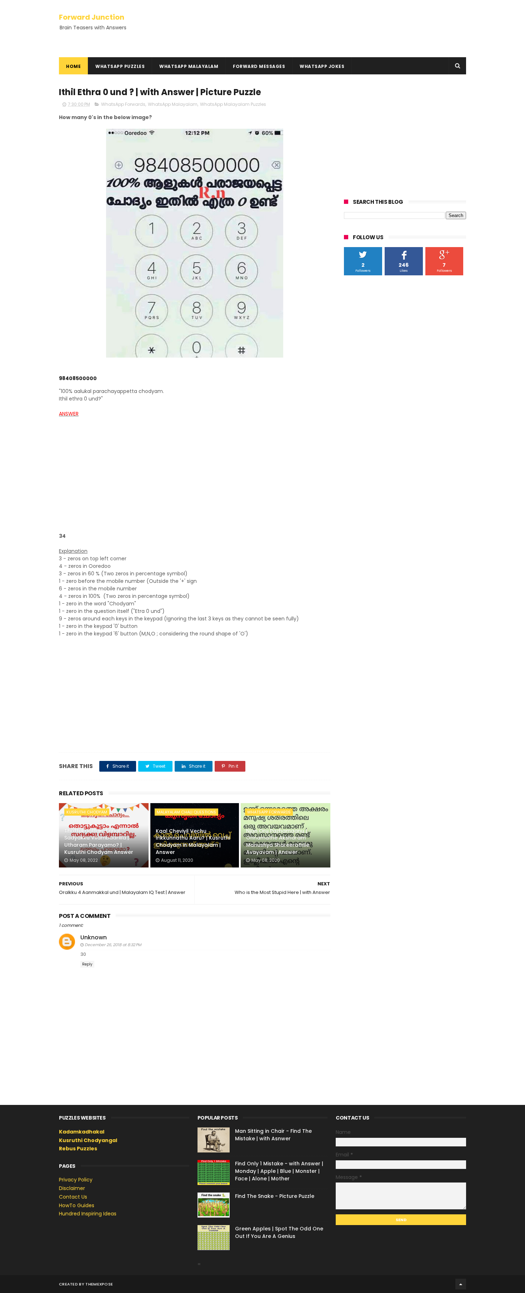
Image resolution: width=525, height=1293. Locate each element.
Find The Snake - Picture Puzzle (274, 1196)
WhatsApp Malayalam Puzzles (233, 104)
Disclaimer (72, 1188)
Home (73, 66)
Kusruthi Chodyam (86, 812)
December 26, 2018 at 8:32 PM (113, 945)
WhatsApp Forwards (123, 104)
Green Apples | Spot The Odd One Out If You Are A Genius (279, 1232)
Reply (87, 964)
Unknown (93, 937)
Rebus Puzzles (78, 1148)
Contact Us (73, 1196)
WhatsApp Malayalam (188, 66)
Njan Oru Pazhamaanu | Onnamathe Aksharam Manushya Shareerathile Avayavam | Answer (277, 841)
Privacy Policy (75, 1179)
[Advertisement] (194, 479)
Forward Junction (91, 17)
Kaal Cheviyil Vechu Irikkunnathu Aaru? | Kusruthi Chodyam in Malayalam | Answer (193, 841)
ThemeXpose (99, 1284)
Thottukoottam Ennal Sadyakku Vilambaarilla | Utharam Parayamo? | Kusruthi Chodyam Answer (98, 841)
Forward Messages (259, 66)
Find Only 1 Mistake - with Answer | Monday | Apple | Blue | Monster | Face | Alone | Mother (279, 1171)
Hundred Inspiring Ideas (87, 1213)
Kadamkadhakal (81, 1131)
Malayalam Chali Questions (186, 812)
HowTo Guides (76, 1205)
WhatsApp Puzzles (120, 66)
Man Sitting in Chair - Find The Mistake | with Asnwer (273, 1134)
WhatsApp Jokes (322, 66)
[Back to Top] (460, 1284)
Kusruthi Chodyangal (88, 1140)
